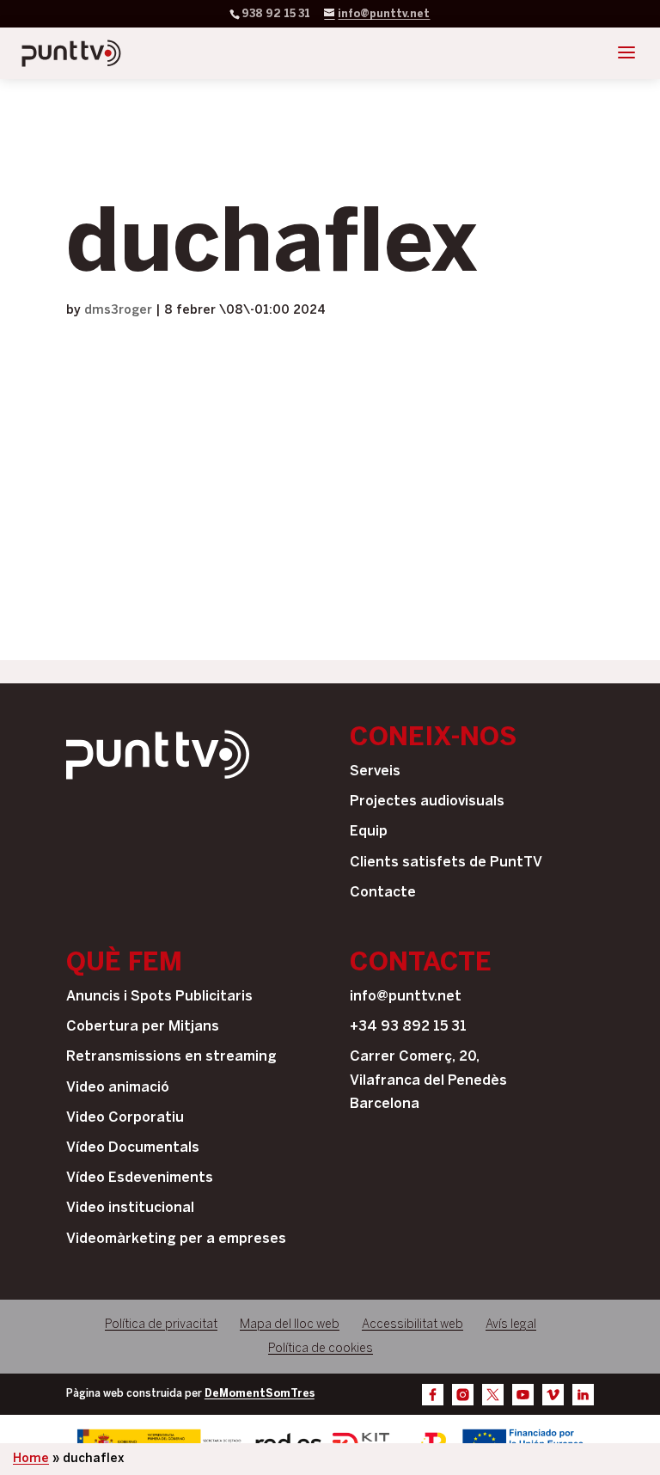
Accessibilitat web (412, 1325)
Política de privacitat (161, 1325)
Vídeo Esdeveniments (139, 1178)
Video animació (117, 1087)
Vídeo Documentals (132, 1147)
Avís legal (511, 1325)
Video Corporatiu (125, 1117)
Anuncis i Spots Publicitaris (159, 996)
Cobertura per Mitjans (142, 1026)
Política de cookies (320, 1349)
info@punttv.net (405, 996)
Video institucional (130, 1208)
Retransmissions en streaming (171, 1056)
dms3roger (118, 310)
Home (31, 1459)
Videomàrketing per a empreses (176, 1239)
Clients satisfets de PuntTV (446, 862)
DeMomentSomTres (260, 1393)
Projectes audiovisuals (427, 801)
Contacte (383, 892)
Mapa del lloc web (289, 1325)
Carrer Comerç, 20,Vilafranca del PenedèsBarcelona (428, 1080)
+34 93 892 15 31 (408, 1026)
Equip (369, 831)
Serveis (375, 771)
